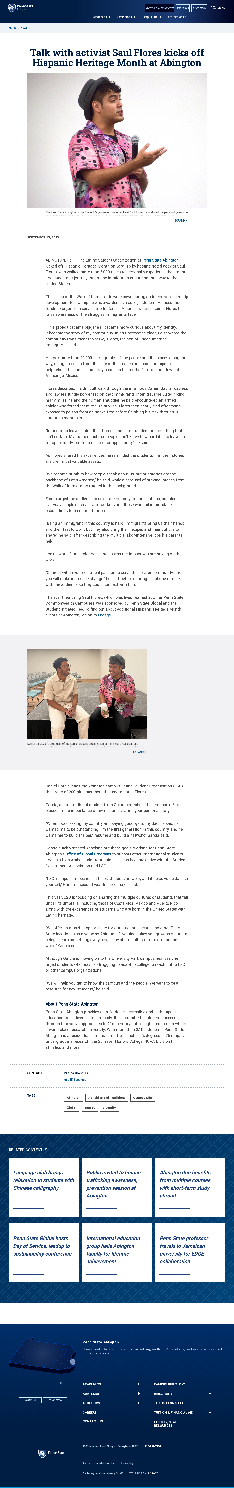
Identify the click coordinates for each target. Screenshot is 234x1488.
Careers (90, 1412)
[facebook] (35, 1383)
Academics (100, 17)
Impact (89, 1107)
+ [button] (138, 1384)
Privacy (86, 1463)
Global (72, 1107)
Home (12, 27)
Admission (92, 1393)
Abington (74, 1097)
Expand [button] (179, 220)
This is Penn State (169, 1403)
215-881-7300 (153, 1446)
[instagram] (26, 1383)
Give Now (199, 8)
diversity (109, 1107)
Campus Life (149, 17)
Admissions (124, 17)
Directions (163, 1393)
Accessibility (127, 1463)
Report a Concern (159, 8)
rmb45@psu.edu (75, 1079)
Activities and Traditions (107, 1097)
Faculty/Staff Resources (166, 1424)
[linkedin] (43, 1383)
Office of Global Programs (88, 854)
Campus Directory (169, 1384)
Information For (177, 17)
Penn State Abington (160, 260)
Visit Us (183, 8)
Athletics (91, 1403)
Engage (104, 615)
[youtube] (52, 1383)
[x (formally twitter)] (61, 1383)
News (24, 27)
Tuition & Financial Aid (173, 1412)
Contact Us (93, 1421)
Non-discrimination (105, 1463)
